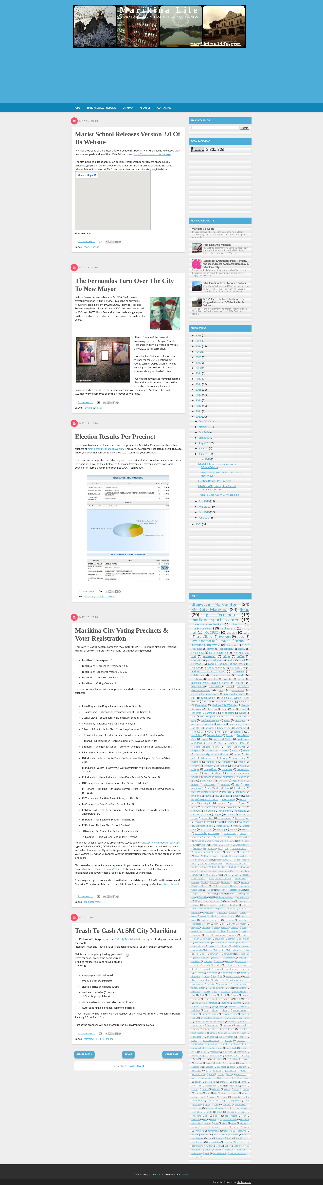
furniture (213, 1002)
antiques (195, 912)
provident (232, 807)
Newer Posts (84, 1054)
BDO (232, 840)
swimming (199, 1130)
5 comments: (85, 402)
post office (231, 1078)
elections (89, 596)
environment (197, 984)
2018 (198, 378)
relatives (216, 1089)
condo (240, 675)
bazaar (237, 754)
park (193, 803)
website (229, 1149)
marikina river (201, 628)
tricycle (245, 1142)
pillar (229, 1074)
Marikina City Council (201, 859)
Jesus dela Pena (239, 848)
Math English (218, 867)
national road (217, 1059)
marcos (228, 1040)
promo (219, 807)
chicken (223, 946)
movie (208, 795)
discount (199, 972)
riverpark (196, 663)
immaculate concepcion (212, 1018)
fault (230, 987)
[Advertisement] (161, 73)
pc (207, 1070)
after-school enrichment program (207, 908)
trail (229, 1138)
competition (210, 769)
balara (223, 916)
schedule (227, 1104)
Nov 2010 (204, 426)
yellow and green (237, 1153)
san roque (234, 724)
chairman (219, 942)
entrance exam (237, 980)
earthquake (211, 712)
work (207, 1153)
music (229, 686)
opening (237, 795)
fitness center (240, 991)
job (237, 784)
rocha (194, 1097)
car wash (207, 938)
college (195, 769)
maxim (243, 1048)
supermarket (224, 818)
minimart (241, 1051)
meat (193, 1051)
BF (239, 840)
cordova (208, 961)
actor (225, 750)
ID (220, 848)
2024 (198, 346)
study (225, 1127)
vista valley (223, 825)
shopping (231, 1112)
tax (197, 701)
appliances (208, 912)
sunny (246, 1127)
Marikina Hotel (237, 742)
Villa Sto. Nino (243, 897)
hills (206, 1010)
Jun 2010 (204, 453)
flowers (234, 995)
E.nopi (229, 844)
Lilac (197, 856)
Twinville (202, 897)
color (204, 953)
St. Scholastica (208, 893)
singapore (196, 1115)
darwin (206, 965)
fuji (196, 1002)
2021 (198, 362)
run (193, 697)
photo (233, 803)
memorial (196, 795)
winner (233, 829)
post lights (218, 1078)
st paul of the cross (232, 663)
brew (244, 927)
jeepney (227, 1025)
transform (241, 1138)
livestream (239, 788)
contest (195, 660)
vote (98, 901)
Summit (231, 893)
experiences (240, 984)
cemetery (227, 761)
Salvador (209, 889)
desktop (195, 969)
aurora (243, 912)
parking (242, 1066)
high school (238, 780)
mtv (217, 795)
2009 (198, 524)
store (233, 1123)
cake (207, 935)
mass (227, 720)
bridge (226, 656)
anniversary (209, 656)
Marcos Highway (215, 667)
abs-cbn (230, 901)
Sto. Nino (212, 709)
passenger (196, 1070)
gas (193, 780)
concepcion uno (201, 957)
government (206, 780)
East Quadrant (242, 844)
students (215, 1127)
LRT (210, 742)
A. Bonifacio (230, 833)
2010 (198, 416)
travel (220, 821)
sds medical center (214, 1108)
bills (223, 923)
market (240, 682)
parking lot (206, 803)
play (193, 1078)
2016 (198, 384)
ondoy (241, 648)
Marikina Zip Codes (203, 228)
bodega (234, 927)
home (204, 1014)
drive (206, 976)
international (213, 1025)
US (211, 897)
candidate (211, 761)
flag (193, 995)
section (229, 1108)
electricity (219, 980)
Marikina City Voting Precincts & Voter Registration (217, 488)
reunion (198, 1093)
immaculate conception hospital (209, 1021)
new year (240, 720)
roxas (213, 1097)
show (207, 814)
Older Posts (172, 1054)
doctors (206, 776)
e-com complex (233, 976)
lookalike (242, 1036)
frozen (246, 999)
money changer (198, 1055)
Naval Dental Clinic (212, 874)
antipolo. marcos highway (208, 671)
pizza (194, 807)
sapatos (195, 814)
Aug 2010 (204, 443)
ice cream (209, 784)
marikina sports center (215, 619)
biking (207, 923)
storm (194, 818)
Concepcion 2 (214, 735)
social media (231, 1115)
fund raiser (225, 716)
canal (243, 935)
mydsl (205, 1059)
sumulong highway (205, 645)
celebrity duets (202, 942)
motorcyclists (231, 1055)
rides (208, 1093)
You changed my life (213, 901)
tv (202, 731)
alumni (246, 750)
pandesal (221, 1066)
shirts (209, 1112)
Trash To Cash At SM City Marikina (125, 930)
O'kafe (227, 874)
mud (196, 1059)
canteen (195, 938)
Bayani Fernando (225, 701)
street (204, 1127)
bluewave (238, 671)
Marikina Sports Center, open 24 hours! (225, 282)
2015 (198, 389)
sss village (204, 636)
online (209, 1063)
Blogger (183, 1174)
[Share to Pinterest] (119, 241)
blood (216, 927)
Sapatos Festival (236, 889)
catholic (231, 938)
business (196, 761)
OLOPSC (211, 632)
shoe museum (207, 697)
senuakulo (241, 1108)
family (221, 987)
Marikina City (237, 667)
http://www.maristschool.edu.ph (152, 154)
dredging (195, 976)
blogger (195, 927)
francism (228, 999)
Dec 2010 (204, 421)
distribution (212, 972)
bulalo (222, 931)
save (216, 1104)
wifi (219, 731)
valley (228, 1145)
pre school (210, 1081)
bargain (242, 920)
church (236, 624)
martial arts (231, 1048)
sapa (224, 1100)
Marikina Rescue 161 (236, 863)
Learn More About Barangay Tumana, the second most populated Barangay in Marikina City (226, 264)
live (220, 1036)
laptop (241, 678)
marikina (241, 1040)
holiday (195, 1014)
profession (196, 1085)
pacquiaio (196, 1066)
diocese (245, 969)
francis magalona (212, 999)
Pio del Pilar (240, 878)
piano (211, 1074)
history (225, 1010)
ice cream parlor (230, 1014)
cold (196, 953)
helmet (243, 1006)
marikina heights (210, 720)
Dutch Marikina (218, 652)
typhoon (225, 636)
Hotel (205, 739)
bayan (210, 648)
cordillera (196, 961)
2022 (198, 357)
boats (225, 927)
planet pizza (240, 1074)
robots (221, 724)
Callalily (204, 844)
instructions (196, 1025)
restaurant (228, 628)
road (211, 663)
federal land (240, 987)
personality (230, 1070)
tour (244, 1134)
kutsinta (242, 1029)
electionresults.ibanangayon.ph (105, 448)
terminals (205, 1134)
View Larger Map (83, 233)
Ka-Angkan (201, 705)
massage (226, 791)
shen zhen (196, 1112)
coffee (240, 656)
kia (209, 788)
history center (239, 1010)
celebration (244, 938)
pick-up (220, 1074)
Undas (224, 709)
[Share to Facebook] (116, 241)
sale (246, 632)
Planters (195, 882)
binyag (232, 923)
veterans (238, 1145)
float (202, 995)
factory (194, 987)
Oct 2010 (204, 432)
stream (194, 1127)
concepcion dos (220, 675)
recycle (88, 1038)
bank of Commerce (210, 920)
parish (242, 799)
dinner (235, 969)
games (242, 776)
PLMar (241, 746)
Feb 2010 (204, 512)
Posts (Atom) (136, 1065)
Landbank (244, 852)
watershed (206, 829)
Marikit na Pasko (199, 867)
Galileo (197, 848)
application (222, 912)
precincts (100, 596)
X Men (197, 901)
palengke (196, 724)
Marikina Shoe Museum (217, 244)
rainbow (195, 810)
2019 (198, 373)
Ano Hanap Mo (242, 837)
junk (222, 1029)
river (223, 1093)
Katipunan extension (201, 852)
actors (235, 750)
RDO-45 (226, 882)
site (207, 1115)
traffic (207, 701)
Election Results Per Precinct (115, 436)
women (245, 829)
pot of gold (244, 1078)
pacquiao (208, 1066)
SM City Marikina (125, 939)
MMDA (196, 667)
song (243, 1115)
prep (235, 1081)
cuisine (229, 961)
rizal (244, 1093)
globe (205, 1006)
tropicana (198, 1145)
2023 (198, 351)
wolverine (196, 1153)
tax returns (241, 1130)
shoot (219, 1112)
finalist (207, 991)
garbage (237, 1002)
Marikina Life (159, 10)
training (199, 821)
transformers (197, 1142)
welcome (241, 1149)
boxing (223, 758)
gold (213, 1006)
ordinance (230, 1063)
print (244, 1081)
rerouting (209, 810)
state (207, 1123)
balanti (213, 916)
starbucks (241, 728)
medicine (241, 791)
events (242, 712)
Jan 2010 (204, 517)
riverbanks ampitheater (205, 693)
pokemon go (204, 1078)
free (193, 716)
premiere (224, 1081)
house (194, 784)
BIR (227, 731)
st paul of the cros (228, 1119)
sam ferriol (212, 1100)
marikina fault (197, 1048)
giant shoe (212, 678)
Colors (214, 844)
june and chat (209, 1029)
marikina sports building (204, 791)
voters (208, 1149)
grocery (223, 780)
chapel (241, 761)
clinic (247, 950)
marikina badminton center (204, 1044)
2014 (198, 394)
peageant (216, 1070)
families (211, 987)
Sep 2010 (204, 437)
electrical (205, 980)
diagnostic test (221, 969)
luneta (194, 1040)
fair (203, 987)
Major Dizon (210, 856)
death (217, 965)
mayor (98, 407)
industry (232, 1021)
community (215, 953)
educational (229, 776)
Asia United (220, 840)
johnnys (195, 1029)
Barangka (238, 731)
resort (236, 1089)
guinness (232, 1006)
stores (243, 1123)
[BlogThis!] (110, 241)
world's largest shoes (207, 833)
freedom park (207, 716)
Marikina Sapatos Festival (205, 746)
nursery (198, 1063)
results (111, 596)
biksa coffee (208, 758)
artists (233, 912)
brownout (210, 931)
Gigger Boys (210, 848)
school (96, 246)
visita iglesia (206, 825)
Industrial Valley (222, 739)
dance (218, 773)
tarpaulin (227, 1130)
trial (237, 1142)
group (222, 1006)
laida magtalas (198, 1032)
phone (243, 1070)
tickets (224, 1134)
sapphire (235, 1100)
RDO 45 (215, 882)
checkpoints (197, 946)
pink (243, 803)
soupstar (195, 1119)
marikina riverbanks (206, 624)
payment (221, 803)
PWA (236, 874)
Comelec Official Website (107, 868)
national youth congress (238, 1059)
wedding (221, 829)
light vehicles (197, 1036)
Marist (88, 246)
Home (128, 1054)
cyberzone (241, 961)
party (221, 690)
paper (232, 1066)
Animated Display (222, 837)
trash (210, 821)
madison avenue (211, 1040)
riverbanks (197, 652)
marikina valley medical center (210, 682)
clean (243, 765)
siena (243, 1112)
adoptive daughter (229, 905)
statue (242, 814)
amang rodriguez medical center (212, 754)
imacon (159, 1174)
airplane (231, 908)
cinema (208, 950)
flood (244, 609)
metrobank (228, 1051)
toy (209, 1138)
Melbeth (233, 867)
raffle (243, 1085)
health (230, 660)
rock (203, 1097)
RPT (236, 882)
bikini (216, 923)
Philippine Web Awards (220, 878)
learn (233, 1032)
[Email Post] (100, 241)
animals (242, 908)
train (193, 731)
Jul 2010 (203, 448)
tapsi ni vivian (241, 697)
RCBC (205, 882)
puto (222, 1085)
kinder (231, 1029)
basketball (196, 923)
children (195, 765)
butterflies (233, 931)
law (227, 788)
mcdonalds (215, 686)
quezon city (232, 1085)
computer (227, 769)
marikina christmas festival (233, 1044)
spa (205, 1119)
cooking (242, 957)
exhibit (211, 984)
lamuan (213, 1032)
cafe (244, 931)
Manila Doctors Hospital (234, 856)
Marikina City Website (224, 705)
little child (211, 1036)
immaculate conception (238, 1018)
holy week (240, 716)
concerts (196, 712)
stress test (208, 818)
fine (215, 991)
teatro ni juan (242, 818)
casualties (219, 938)
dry (214, 976)
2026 (198, 335)
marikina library (215, 1048)
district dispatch (229, 972)
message (214, 1051)
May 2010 (205, 459)
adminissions (210, 905)
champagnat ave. (237, 942)
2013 (198, 400)
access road (211, 750)
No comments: (86, 241)
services (210, 728)
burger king (238, 758)
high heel (195, 1010)
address (195, 905)
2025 (198, 340)
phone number (198, 1074)
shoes (230, 632)
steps (224, 1123)
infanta (243, 1021)
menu (203, 1051)
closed (242, 709)
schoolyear (196, 1108)
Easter (229, 735)
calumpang (219, 935)
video (210, 731)
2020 (198, 367)
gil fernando (220, 614)
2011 (198, 411)
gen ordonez (213, 660)
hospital (214, 1014)
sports (213, 1119)
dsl (221, 976)
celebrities (197, 675)
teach (194, 1134)
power (198, 1081)
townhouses (197, 1138)
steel (216, 1123)
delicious (229, 965)
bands (233, 916)
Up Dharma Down (224, 897)
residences (225, 810)
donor (243, 972)
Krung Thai (231, 852)
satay (207, 1104)
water (218, 1149)
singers (217, 814)
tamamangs (214, 1130)
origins (243, 1063)
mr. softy (245, 1055)
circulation (220, 950)
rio (215, 1093)
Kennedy (218, 852)
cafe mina (196, 935)
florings (212, 995)
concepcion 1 (243, 953)
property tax (210, 1085)
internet (225, 784)
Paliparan (196, 750)
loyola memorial (203, 641)
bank (193, 920)
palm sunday (228, 799)
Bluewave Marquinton (214, 604)
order (219, 1063)
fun (203, 1002)
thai (215, 1134)
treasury (228, 1142)
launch (224, 1032)
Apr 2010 (204, 501)
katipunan (232, 644)
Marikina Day (221, 859)
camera (233, 935)
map (193, 720)
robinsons (240, 810)
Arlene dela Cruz (203, 840)
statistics (230, 814)
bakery (203, 916)
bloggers (206, 927)
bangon (242, 916)
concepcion (226, 648)
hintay (215, 1010)
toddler (234, 1134)
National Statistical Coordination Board (218, 871)
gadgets (225, 1002)
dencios (242, 965)
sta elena (224, 697)
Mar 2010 (204, 506)
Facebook (244, 701)
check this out (171, 884)
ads (244, 905)
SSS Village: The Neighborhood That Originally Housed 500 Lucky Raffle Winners (224, 302)
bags (193, 916)
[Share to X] (113, 241)
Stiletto (221, 893)
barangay (229, 920)
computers (229, 953)
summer (236, 1127)
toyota (219, 1138)
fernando (89, 407)
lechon (243, 1032)
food (240, 636)
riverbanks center (234, 693)
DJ (222, 844)
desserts (207, 969)
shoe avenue (225, 728)
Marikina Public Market (211, 863)
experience (224, 984)
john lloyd (241, 1025)
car (233, 709)
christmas (222, 765)
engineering (228, 712)
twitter (209, 1145)
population (237, 690)
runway (223, 1097)
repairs (209, 724)
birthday (242, 923)
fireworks (225, 991)
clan (234, 765)
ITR (226, 848)
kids (218, 788)
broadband (196, 931)
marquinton (198, 686)
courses (219, 961)
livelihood (230, 1036)
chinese (208, 765)
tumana (231, 821)
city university (234, 950)
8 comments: (85, 896)
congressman (229, 957)
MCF (220, 742)
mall (242, 660)
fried (237, 999)
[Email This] (107, 241)
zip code (195, 1157)
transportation (214, 1142)
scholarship (240, 1104)
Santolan (221, 889)
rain (244, 807)
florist (223, 995)
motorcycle (215, 1055)
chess (211, 946)
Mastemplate (244, 1181)
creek (207, 773)
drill (217, 776)
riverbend (233, 1093)
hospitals (228, 678)
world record (219, 1153)
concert (215, 957)
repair (227, 1089)
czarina (194, 965)
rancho (194, 1089)
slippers (216, 1115)
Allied (243, 833)
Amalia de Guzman (200, 837)
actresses (241, 901)
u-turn (219, 1145)
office (226, 795)
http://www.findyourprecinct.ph (161, 842)
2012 (198, 405)
